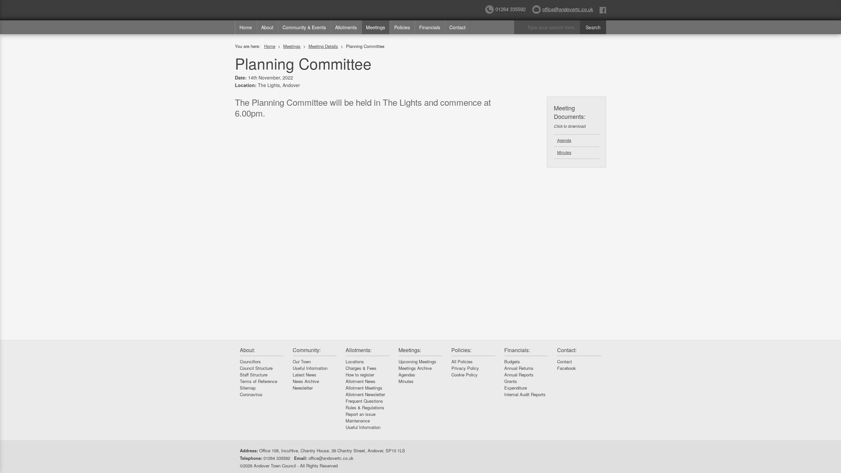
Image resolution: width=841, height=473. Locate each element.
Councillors (250, 361)
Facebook (566, 368)
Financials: (517, 350)
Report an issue (360, 414)
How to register (360, 375)
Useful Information (310, 368)
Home (245, 27)
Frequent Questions (364, 401)
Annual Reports (519, 375)
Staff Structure (253, 375)
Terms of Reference (258, 381)
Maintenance (358, 420)
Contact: (567, 350)
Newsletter (303, 388)
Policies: (461, 350)
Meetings (375, 27)
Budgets (512, 361)
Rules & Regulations (365, 407)
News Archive (306, 381)
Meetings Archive (415, 368)
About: (247, 350)
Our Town (302, 361)
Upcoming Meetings (417, 361)
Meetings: (409, 350)
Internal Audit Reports (525, 394)
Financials (429, 27)
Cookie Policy (464, 375)
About (267, 27)
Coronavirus (251, 394)
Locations (355, 361)
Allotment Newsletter (365, 394)
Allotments (346, 27)
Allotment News (360, 381)
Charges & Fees (361, 368)
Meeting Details (323, 46)
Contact (457, 27)
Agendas (406, 375)
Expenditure (515, 388)
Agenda (564, 140)
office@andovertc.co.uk (567, 9)
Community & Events (304, 27)
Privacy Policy (465, 368)
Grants (510, 381)
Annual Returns (519, 368)
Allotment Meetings (364, 388)
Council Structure (256, 368)
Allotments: (359, 350)
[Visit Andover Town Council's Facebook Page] (603, 9)
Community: (307, 350)
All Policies (462, 361)
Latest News (304, 375)
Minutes (564, 152)
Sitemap (248, 388)
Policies (402, 27)
